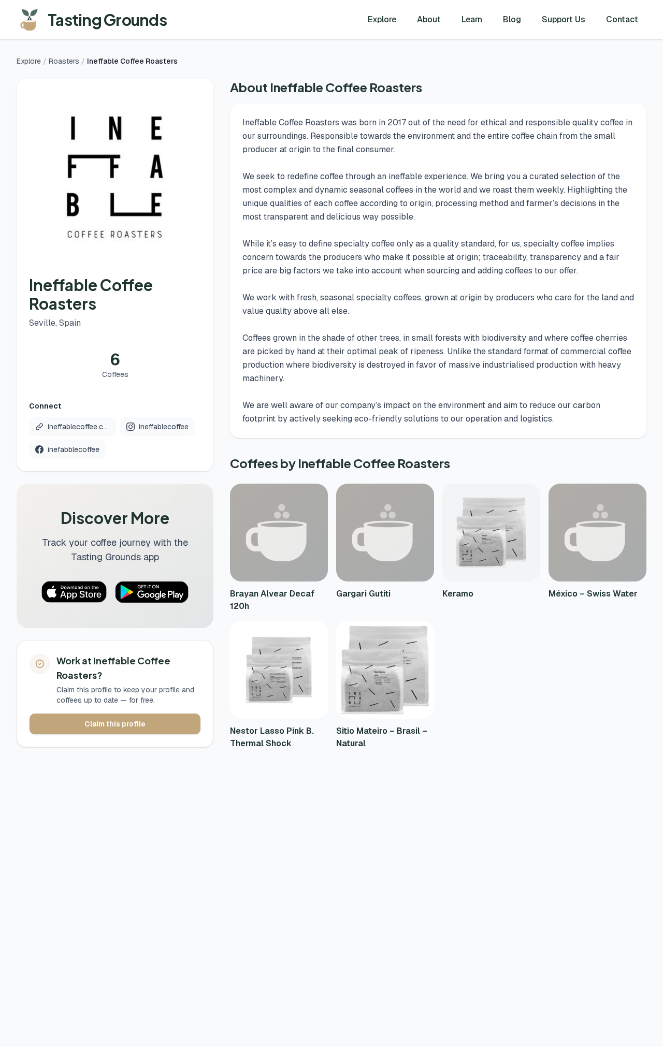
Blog (512, 19)
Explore (382, 19)
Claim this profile (115, 724)
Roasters (64, 61)
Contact (622, 19)
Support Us (563, 19)
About (429, 19)
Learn (472, 19)
